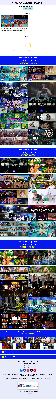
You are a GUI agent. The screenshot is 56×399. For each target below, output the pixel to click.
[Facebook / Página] (21, 370)
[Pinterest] (34, 370)
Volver (21, 13)
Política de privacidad (27, 391)
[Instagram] (28, 370)
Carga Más (27, 13)
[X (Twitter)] (31, 370)
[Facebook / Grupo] (24, 370)
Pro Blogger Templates (30, 393)
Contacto (36, 391)
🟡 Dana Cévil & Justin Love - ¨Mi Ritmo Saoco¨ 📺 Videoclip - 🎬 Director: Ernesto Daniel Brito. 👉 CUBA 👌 (14, 30)
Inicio (34, 13)
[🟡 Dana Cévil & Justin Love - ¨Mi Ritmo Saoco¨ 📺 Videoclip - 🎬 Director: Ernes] (14, 21)
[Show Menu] (12, 2)
